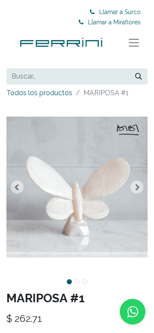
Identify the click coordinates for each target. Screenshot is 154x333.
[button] (17, 187)
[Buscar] (139, 76)
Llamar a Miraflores (114, 22)
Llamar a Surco (120, 12)
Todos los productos (39, 93)
